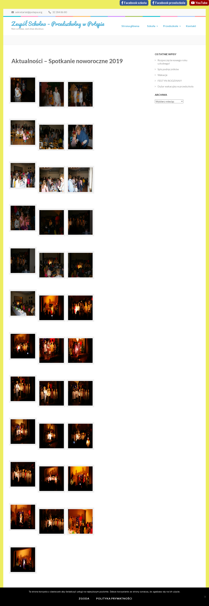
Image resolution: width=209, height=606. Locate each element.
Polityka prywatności (114, 598)
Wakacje (162, 74)
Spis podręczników (168, 69)
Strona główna (130, 25)
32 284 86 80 (59, 12)
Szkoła (151, 25)
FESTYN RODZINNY (170, 80)
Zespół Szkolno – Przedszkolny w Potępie (57, 23)
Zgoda (84, 598)
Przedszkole (170, 25)
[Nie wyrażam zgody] (205, 596)
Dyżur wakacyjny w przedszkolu (175, 86)
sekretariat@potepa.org (28, 12)
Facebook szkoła (135, 3)
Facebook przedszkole (170, 3)
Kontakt (191, 25)
